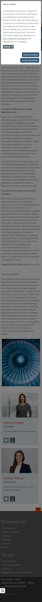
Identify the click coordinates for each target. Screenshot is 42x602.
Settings (7, 47)
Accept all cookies (30, 60)
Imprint (23, 41)
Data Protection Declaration (15, 38)
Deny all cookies (30, 55)
